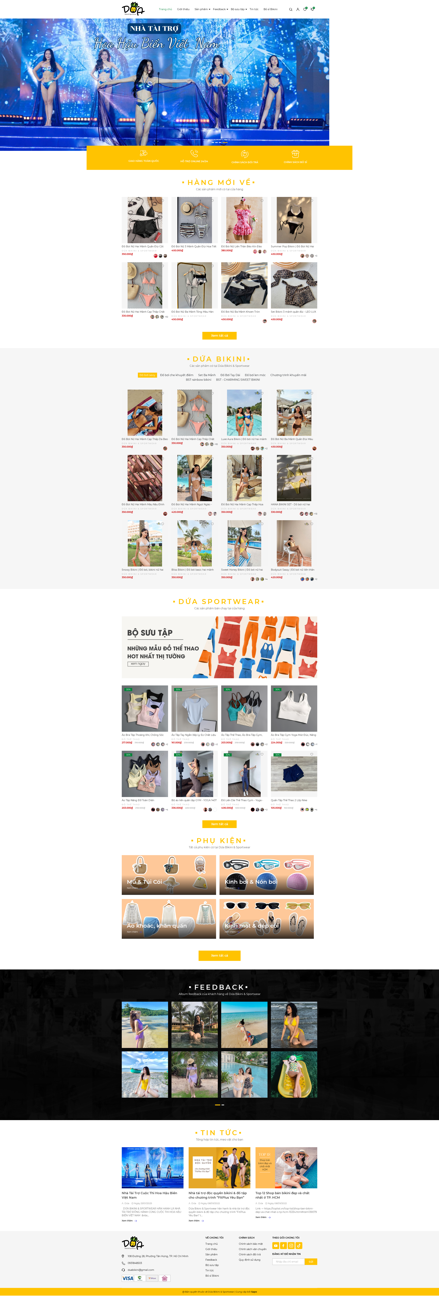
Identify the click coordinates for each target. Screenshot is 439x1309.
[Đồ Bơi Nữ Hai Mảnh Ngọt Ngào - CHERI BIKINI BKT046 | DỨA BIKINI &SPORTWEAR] (194, 478)
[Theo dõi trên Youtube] (276, 1245)
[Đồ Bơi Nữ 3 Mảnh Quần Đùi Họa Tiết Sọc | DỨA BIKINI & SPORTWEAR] (194, 220)
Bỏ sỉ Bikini (270, 9)
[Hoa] (255, 252)
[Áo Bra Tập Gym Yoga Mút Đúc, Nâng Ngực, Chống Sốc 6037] (294, 708)
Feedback (219, 9)
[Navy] (302, 810)
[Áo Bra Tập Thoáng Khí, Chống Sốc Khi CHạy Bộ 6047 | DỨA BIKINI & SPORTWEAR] (145, 708)
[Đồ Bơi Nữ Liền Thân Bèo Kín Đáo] (244, 220)
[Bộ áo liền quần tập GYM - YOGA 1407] (194, 774)
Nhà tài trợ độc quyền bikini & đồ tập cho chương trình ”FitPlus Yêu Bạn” (218, 1195)
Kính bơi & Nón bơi (251, 882)
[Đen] (160, 256)
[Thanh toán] (127, 1278)
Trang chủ (165, 9)
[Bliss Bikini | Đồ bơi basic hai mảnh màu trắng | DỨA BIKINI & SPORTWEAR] (194, 543)
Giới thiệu (183, 9)
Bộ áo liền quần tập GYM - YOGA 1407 (194, 800)
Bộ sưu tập (238, 9)
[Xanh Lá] (262, 448)
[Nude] (257, 448)
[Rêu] (162, 317)
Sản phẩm (201, 9)
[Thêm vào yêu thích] (162, 200)
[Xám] (215, 810)
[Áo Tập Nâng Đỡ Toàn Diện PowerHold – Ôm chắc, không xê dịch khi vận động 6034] (145, 774)
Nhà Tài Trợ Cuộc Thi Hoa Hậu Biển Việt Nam (149, 1195)
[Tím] (302, 514)
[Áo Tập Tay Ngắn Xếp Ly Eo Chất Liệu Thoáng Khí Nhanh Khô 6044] (194, 708)
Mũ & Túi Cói (144, 882)
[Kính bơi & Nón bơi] (267, 875)
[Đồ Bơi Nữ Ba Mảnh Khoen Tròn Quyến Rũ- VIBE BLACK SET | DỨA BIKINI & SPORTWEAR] (244, 285)
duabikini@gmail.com (141, 1269)
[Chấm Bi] (260, 252)
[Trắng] (157, 317)
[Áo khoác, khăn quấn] (169, 919)
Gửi (311, 1261)
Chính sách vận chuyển (252, 1249)
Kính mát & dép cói (252, 925)
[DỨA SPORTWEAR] (219, 647)
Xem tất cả (219, 335)
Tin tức (254, 9)
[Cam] (307, 579)
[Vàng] (311, 514)
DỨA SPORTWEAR (219, 601)
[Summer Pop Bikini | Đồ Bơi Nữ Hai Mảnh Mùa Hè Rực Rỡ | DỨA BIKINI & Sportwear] (294, 220)
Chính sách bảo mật (251, 1243)
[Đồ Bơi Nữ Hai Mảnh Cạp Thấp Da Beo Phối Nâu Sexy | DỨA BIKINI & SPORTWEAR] (145, 413)
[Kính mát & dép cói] (267, 919)
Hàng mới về (219, 182)
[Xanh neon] (307, 810)
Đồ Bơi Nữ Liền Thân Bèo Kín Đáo (241, 246)
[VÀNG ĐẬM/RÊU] (262, 579)
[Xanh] (215, 514)
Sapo (254, 1291)
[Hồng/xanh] (312, 256)
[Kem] (262, 744)
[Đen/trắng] (302, 256)
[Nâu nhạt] (210, 810)
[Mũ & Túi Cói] (169, 875)
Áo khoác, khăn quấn (157, 925)
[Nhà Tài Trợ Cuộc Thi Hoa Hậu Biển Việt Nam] (152, 1167)
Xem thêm (132, 888)
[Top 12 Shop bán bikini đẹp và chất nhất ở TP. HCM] (286, 1167)
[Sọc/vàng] (307, 256)
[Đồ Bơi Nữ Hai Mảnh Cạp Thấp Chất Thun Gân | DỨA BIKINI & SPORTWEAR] (145, 285)
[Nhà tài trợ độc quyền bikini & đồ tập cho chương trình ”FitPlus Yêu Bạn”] (219, 1167)
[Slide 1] (164, 84)
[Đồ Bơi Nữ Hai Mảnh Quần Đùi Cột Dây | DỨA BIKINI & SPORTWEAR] (145, 220)
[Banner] (145, 1024)
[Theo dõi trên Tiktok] (298, 1245)
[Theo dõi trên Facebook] (284, 1245)
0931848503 (135, 1263)
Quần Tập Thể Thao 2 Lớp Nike (289, 800)
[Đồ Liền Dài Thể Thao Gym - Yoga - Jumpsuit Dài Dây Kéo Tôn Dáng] (244, 774)
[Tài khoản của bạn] (297, 9)
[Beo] (314, 321)
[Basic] (260, 514)
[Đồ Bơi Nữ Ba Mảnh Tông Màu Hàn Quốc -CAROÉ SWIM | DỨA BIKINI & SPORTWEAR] (194, 285)
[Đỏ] (156, 256)
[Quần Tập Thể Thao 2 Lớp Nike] (294, 774)
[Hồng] (265, 252)
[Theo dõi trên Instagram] (291, 1245)
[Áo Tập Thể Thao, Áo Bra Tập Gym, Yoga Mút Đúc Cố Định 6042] (244, 708)
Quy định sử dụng (249, 1259)
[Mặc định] (265, 321)
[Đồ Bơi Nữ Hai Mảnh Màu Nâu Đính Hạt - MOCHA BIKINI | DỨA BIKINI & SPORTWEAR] (145, 478)
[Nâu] (165, 256)
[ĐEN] (252, 579)
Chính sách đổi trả (250, 1254)
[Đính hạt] (265, 514)
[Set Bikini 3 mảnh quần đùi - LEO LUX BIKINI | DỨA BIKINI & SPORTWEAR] (294, 285)
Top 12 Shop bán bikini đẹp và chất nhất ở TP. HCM (283, 1195)
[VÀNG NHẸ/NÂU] (257, 579)
